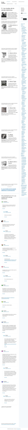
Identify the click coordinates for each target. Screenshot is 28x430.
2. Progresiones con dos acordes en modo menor (24, 161)
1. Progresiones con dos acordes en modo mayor (24, 158)
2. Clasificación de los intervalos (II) (24, 33)
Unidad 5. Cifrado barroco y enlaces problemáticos (24, 70)
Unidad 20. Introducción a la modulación (24, 151)
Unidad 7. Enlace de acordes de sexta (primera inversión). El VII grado (24, 82)
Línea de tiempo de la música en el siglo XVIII (24, 194)
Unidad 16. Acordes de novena (23, 137)
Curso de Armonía (14, 1)
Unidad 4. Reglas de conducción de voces (24, 65)
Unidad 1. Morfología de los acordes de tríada (24, 48)
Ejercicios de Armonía (21, 1)
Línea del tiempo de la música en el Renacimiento (24, 188)
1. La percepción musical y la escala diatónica (24, 28)
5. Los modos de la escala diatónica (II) (24, 43)
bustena (6, 211)
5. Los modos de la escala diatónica (24, 40)
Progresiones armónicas (10, 3)
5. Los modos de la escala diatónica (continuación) (8, 189)
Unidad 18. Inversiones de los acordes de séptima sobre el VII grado (24, 144)
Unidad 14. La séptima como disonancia (23, 127)
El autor (16, 3)
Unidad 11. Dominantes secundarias (23, 108)
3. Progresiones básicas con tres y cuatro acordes (24, 164)
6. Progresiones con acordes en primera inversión (24, 173)
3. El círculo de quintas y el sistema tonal (24, 36)
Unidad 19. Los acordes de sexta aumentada (24, 148)
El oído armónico (3, 3)
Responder (3, 208)
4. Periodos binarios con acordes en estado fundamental (23, 167)
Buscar (22, 17)
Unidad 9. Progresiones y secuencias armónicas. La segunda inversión (24, 97)
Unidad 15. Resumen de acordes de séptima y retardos (23, 133)
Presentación (8, 1)
